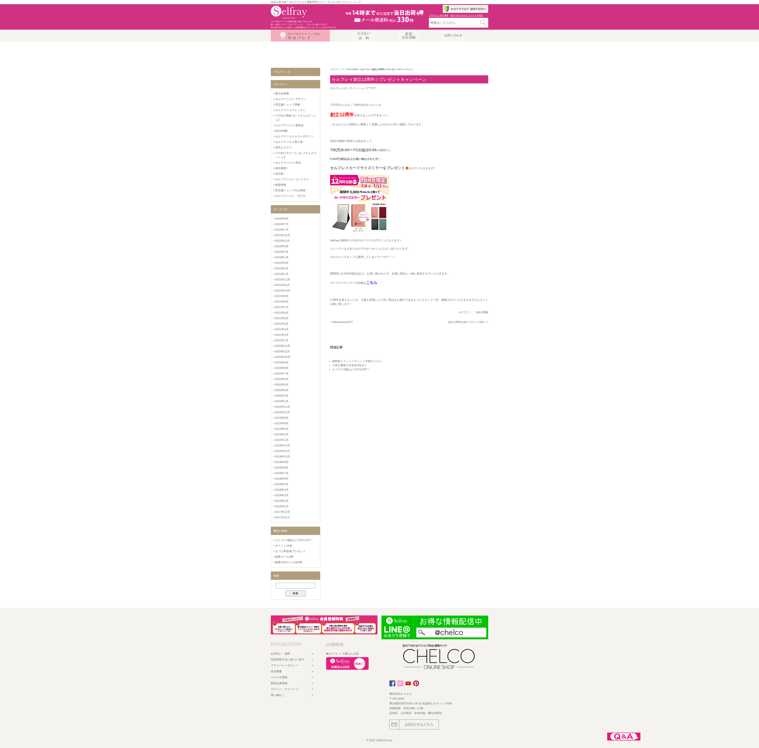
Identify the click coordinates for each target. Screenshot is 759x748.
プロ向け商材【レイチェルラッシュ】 (296, 117)
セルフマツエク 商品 (288, 162)
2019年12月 (282, 406)
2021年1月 (282, 340)
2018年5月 (282, 484)
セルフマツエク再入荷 (289, 141)
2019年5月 (282, 434)
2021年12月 (282, 279)
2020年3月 (282, 395)
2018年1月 (282, 506)
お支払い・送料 (280, 653)
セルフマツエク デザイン (290, 99)
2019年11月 (282, 412)
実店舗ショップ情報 (287, 104)
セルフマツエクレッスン (290, 110)
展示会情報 (282, 93)
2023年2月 (282, 251)
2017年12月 (282, 511)
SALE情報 (352, 69)
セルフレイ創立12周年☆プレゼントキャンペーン (379, 79)
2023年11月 (282, 240)
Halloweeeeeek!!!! (342, 322)
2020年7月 (282, 373)
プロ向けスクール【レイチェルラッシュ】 (296, 155)
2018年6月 (282, 478)
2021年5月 (282, 318)
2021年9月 (282, 296)
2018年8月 (282, 467)
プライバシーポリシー (284, 665)
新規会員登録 (279, 683)
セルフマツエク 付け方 (290, 195)
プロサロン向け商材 (438, 15)
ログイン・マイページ (284, 689)
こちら (371, 282)
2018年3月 (282, 495)
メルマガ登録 (279, 677)
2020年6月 (282, 379)
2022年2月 (282, 268)
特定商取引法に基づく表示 (287, 659)
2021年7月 (282, 307)
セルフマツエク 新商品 (289, 125)
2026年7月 (282, 224)
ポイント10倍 (283, 545)
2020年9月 (282, 362)
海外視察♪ (281, 168)
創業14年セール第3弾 (288, 562)
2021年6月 (282, 312)
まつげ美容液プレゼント (290, 551)
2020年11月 (282, 351)
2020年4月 (282, 390)
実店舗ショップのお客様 (290, 190)
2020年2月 (282, 401)
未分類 (279, 173)
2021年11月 (282, 285)
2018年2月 (282, 500)
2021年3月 (282, 329)
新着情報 (280, 184)
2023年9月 (282, 246)
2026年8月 (282, 218)
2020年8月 (282, 368)
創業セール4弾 (284, 556)
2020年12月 (282, 345)
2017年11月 (282, 517)
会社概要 (276, 671)
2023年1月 (282, 257)
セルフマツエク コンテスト (292, 179)
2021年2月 (282, 334)
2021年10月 (282, 290)
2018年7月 (282, 473)
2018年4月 (282, 489)
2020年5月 (282, 384)
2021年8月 (282, 301)
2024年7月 (282, 229)
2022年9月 (282, 262)
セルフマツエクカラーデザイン (294, 136)
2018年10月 (282, 456)
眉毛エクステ (283, 147)
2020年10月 (282, 356)
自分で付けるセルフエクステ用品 (466, 15)
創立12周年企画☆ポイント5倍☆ (467, 322)
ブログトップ (337, 69)
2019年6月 (282, 428)
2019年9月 (282, 417)
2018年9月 (282, 462)
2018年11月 (282, 451)
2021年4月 (282, 323)
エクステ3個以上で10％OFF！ (294, 540)
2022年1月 (282, 273)
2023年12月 (282, 235)
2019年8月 (282, 423)
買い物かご (278, 695)
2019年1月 (282, 439)
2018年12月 (282, 445)
